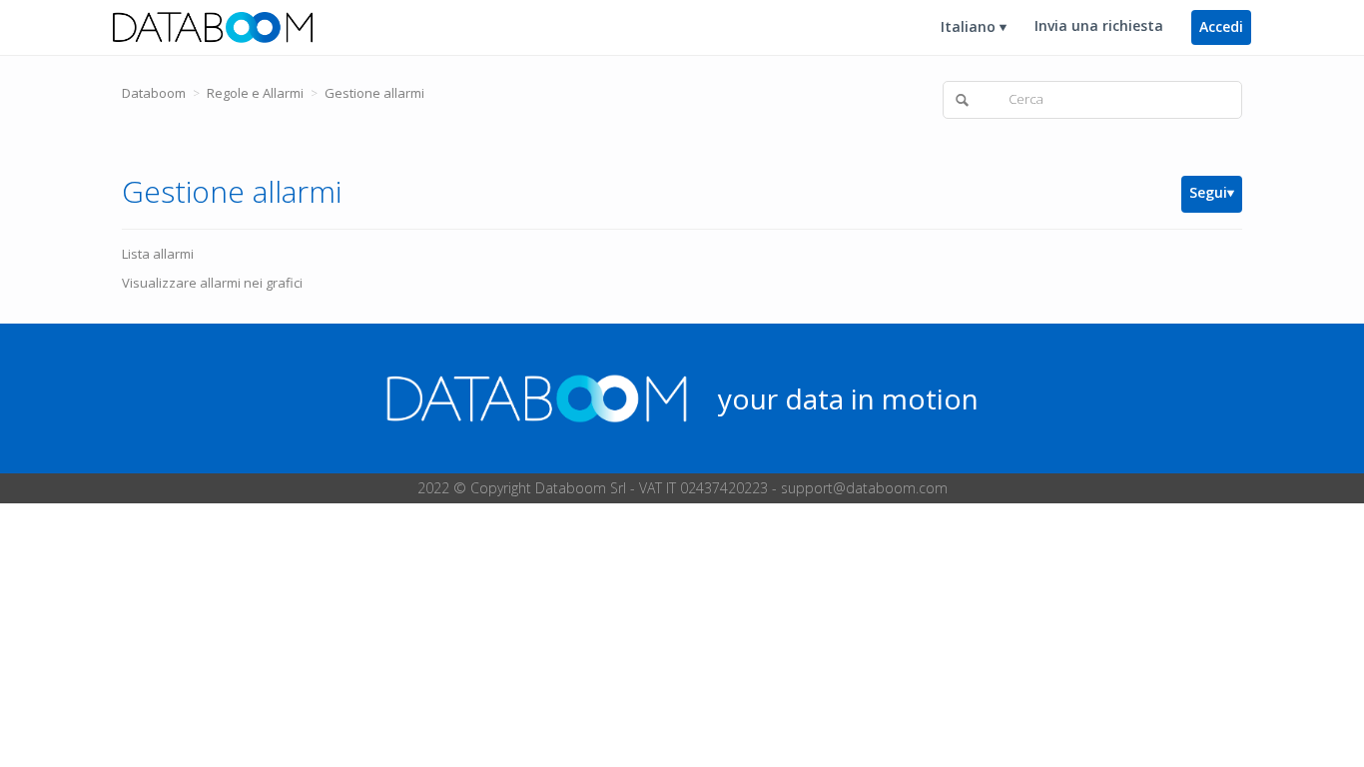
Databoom (154, 93)
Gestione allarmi (374, 93)
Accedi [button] (1221, 26)
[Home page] (213, 26)
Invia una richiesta (1098, 25)
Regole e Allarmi (255, 93)
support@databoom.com (864, 487)
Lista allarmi (158, 254)
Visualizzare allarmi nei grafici (212, 283)
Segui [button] (1208, 192)
